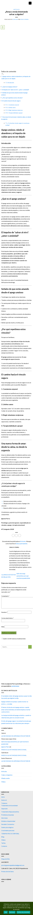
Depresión (4, 808)
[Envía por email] (19, 535)
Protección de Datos (7, 871)
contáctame (15, 686)
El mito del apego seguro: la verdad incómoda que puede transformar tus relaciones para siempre (16, 722)
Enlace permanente (21, 543)
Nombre (4, 612)
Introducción (10, 82)
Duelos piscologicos (7, 827)
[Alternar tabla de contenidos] (2, 74)
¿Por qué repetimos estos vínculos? (13, 98)
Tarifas (3, 843)
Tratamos (4, 803)
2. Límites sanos (11, 107)
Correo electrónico (7, 618)
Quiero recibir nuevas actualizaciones (14, 638)
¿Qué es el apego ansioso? (10, 87)
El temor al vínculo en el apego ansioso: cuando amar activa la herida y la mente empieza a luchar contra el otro (15, 709)
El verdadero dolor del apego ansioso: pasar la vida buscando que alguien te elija (16, 697)
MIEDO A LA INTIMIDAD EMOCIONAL (13, 749)
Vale (5, 912)
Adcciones (4, 818)
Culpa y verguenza (6, 775)
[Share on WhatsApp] (13, 535)
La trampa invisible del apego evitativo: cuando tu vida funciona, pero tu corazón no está (16, 716)
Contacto (4, 846)
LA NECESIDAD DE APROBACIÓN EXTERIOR (15, 736)
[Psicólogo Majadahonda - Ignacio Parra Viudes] (13, 3)
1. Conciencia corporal (13, 105)
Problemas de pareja (7, 815)
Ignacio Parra (24, 19)
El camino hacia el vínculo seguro (12, 101)
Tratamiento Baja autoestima (10, 812)
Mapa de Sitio (5, 859)
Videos (3, 782)
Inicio (3, 797)
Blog (2, 837)
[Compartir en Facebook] (16, 535)
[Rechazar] (30, 909)
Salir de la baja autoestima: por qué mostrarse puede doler (23, 576)
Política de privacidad (23, 912)
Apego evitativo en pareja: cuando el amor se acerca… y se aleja (14, 703)
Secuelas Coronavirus (7, 824)
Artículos (16, 9)
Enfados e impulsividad (8, 821)
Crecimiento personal (7, 830)
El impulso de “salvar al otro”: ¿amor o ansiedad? (16, 89)
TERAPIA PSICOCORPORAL (10, 833)
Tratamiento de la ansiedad (9, 805)
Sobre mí (4, 800)
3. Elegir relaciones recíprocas (15, 110)
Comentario (5, 596)
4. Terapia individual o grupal (14, 113)
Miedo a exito (5, 778)
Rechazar (12, 912)
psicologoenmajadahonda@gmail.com (12, 865)
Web (2, 627)
